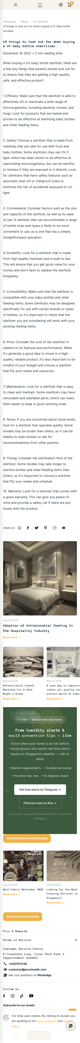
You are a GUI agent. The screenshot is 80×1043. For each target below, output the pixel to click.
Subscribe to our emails (19, 1005)
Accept (39, 1035)
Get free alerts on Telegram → (40, 789)
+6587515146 (18, 963)
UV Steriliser (40, 21)
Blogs (24, 21)
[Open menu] (15, 5)
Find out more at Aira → (40, 803)
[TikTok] (21, 996)
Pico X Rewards (15, 931)
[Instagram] (12, 996)
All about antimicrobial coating (27, 838)
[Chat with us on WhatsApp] (70, 1025)
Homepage (9, 21)
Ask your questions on (30, 975)
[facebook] (4, 996)
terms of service (47, 1020)
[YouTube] (31, 996)
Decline (17, 1035)
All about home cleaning (23, 916)
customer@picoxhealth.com (27, 969)
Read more (10, 637)
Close (40, 940)
